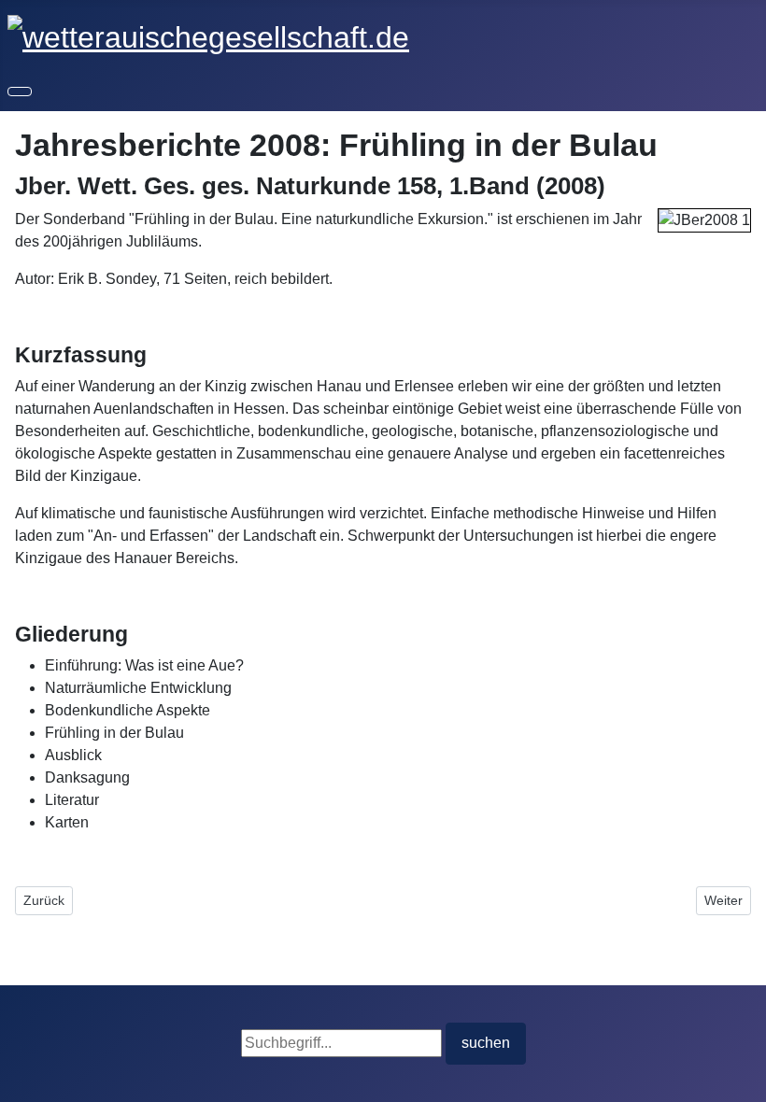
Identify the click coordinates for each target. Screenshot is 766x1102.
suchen (485, 1043)
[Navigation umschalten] (19, 91)
